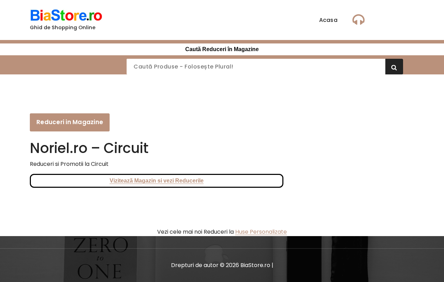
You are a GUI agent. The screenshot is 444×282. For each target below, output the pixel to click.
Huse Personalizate (261, 232)
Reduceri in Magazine (69, 122)
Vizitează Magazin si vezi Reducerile (157, 181)
